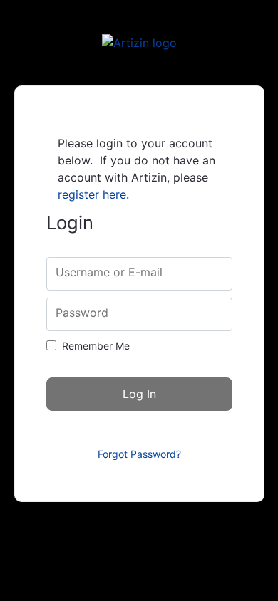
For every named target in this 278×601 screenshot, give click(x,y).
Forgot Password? (139, 454)
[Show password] (209, 314)
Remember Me (96, 346)
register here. (93, 194)
